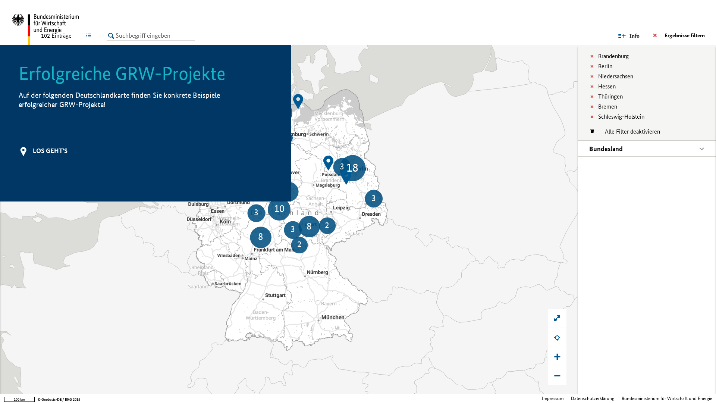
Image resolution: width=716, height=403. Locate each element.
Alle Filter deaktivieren (628, 131)
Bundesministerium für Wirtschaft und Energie (667, 398)
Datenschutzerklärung (592, 398)
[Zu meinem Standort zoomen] (557, 337)
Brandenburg (613, 56)
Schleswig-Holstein (621, 116)
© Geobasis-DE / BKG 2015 (59, 399)
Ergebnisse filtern (685, 35)
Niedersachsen (615, 76)
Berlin (605, 66)
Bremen (607, 106)
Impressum (552, 398)
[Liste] (90, 35)
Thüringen (610, 96)
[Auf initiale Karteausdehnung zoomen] (557, 318)
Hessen (607, 86)
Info (634, 35)
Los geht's (50, 150)
